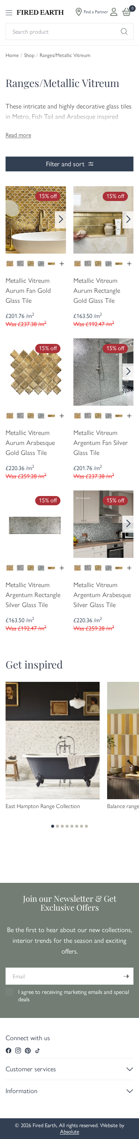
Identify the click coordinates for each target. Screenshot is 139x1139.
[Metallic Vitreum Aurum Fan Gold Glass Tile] (36, 219)
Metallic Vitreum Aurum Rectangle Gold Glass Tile (96, 291)
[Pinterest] (28, 1050)
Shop (29, 55)
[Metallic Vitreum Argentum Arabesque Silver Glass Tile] (103, 523)
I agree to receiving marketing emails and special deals (73, 995)
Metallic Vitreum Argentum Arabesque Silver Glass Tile (102, 595)
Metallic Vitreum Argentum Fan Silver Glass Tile (100, 443)
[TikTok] (37, 1050)
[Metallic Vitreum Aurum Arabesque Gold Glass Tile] (36, 371)
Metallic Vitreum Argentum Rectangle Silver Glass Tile (33, 595)
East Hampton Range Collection (43, 806)
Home (12, 55)
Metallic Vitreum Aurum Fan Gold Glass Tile (28, 291)
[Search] (124, 31)
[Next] (60, 219)
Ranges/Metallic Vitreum (65, 55)
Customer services (31, 1069)
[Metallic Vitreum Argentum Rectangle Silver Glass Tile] (36, 523)
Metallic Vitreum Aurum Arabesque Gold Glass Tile (30, 443)
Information (21, 1091)
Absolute (69, 1131)
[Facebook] (8, 1050)
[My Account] (114, 12)
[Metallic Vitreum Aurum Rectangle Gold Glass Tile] (103, 219)
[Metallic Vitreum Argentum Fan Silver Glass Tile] (103, 371)
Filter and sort (65, 164)
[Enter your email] (126, 976)
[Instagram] (18, 1050)
